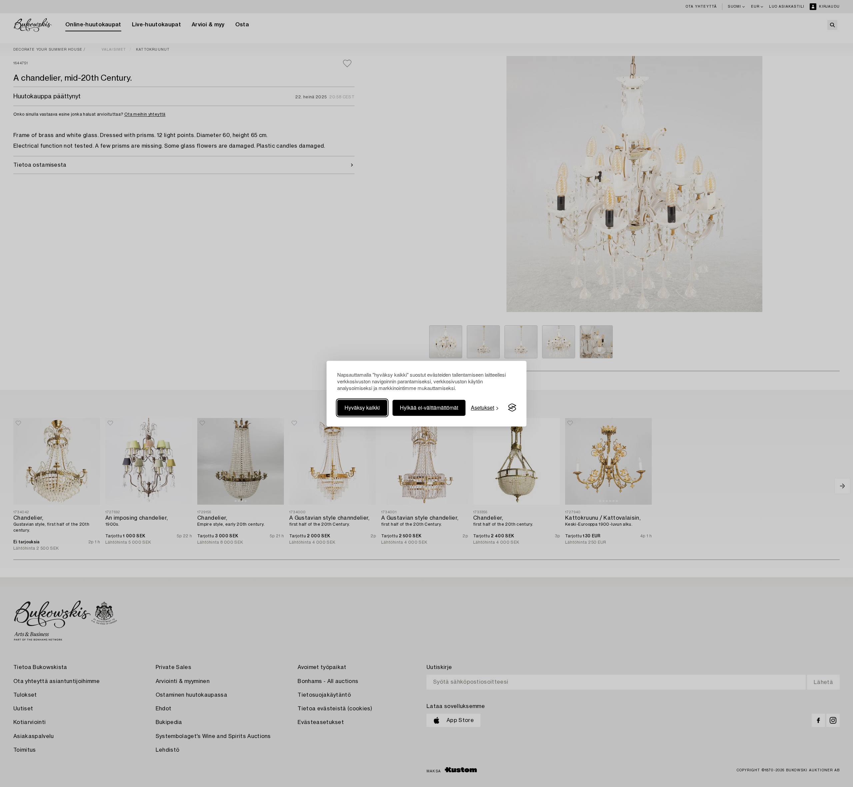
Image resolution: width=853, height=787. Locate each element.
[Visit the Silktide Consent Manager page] (512, 408)
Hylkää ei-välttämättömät (429, 407)
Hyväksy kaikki (362, 407)
